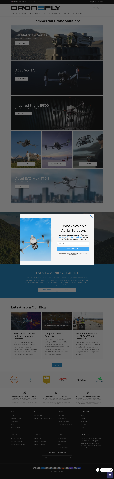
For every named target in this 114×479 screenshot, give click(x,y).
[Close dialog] (91, 216)
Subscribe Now (73, 249)
